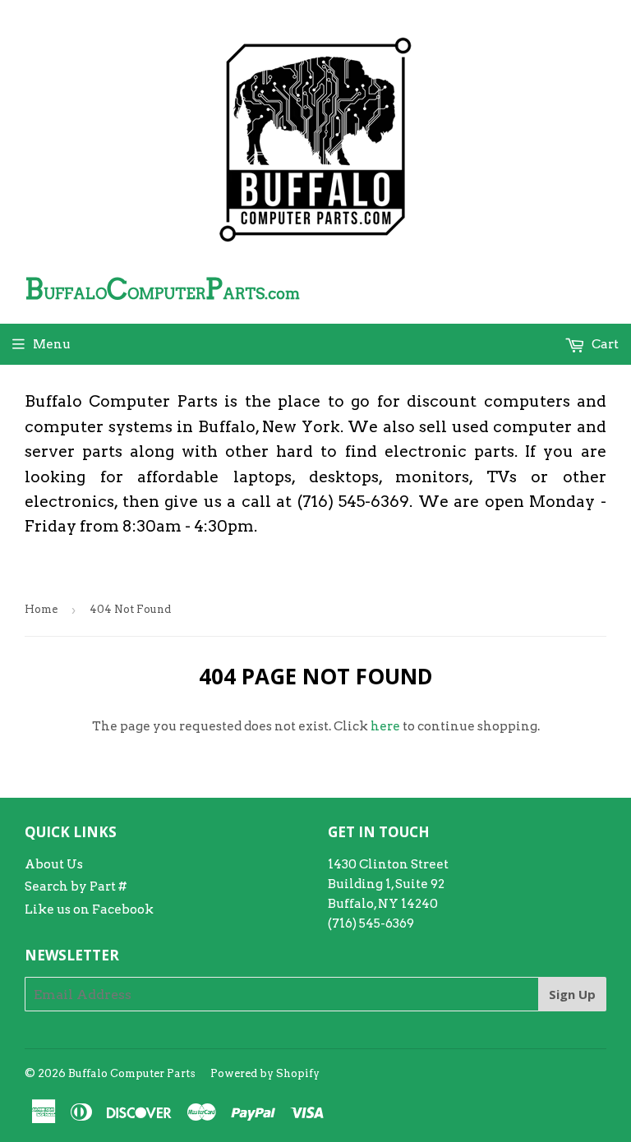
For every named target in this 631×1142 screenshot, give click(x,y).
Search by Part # (76, 886)
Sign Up (572, 994)
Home (41, 609)
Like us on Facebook (89, 909)
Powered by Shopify (265, 1073)
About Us (54, 864)
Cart (604, 344)
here (385, 726)
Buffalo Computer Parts (132, 1073)
